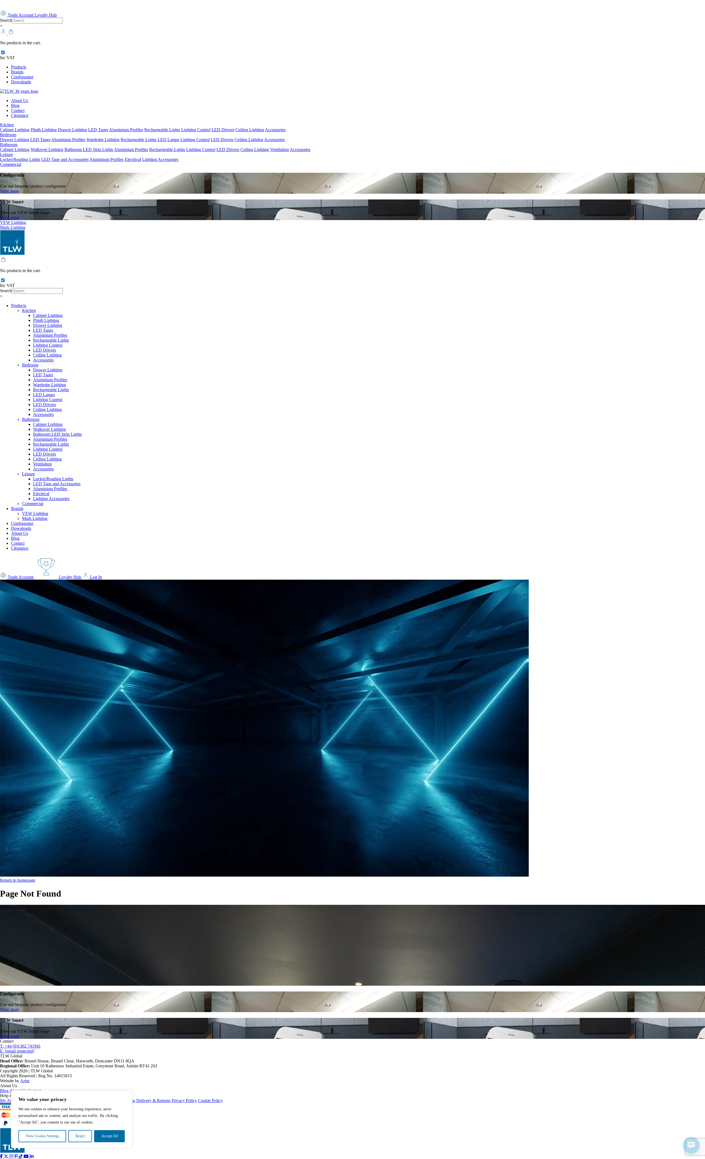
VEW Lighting (13, 222)
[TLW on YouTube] (27, 1156)
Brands (17, 72)
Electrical (133, 159)
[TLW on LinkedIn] (32, 1156)
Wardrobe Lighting (103, 139)
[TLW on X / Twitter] (6, 1156)
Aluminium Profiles (126, 129)
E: (17, 1051)
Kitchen (7, 124)
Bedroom (8, 134)
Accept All (109, 1136)
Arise (24, 1080)
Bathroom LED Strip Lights (88, 149)
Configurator (22, 77)
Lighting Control (195, 129)
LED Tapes (98, 129)
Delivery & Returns (153, 1100)
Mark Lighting (12, 227)
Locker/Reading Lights (20, 159)
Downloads (21, 82)
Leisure (6, 154)
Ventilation (279, 149)
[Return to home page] (19, 91)
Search (6, 20)
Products (18, 67)
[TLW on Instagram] (11, 1156)
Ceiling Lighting (249, 129)
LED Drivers (223, 129)
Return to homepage (17, 880)
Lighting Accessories (160, 159)
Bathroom (8, 144)
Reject (80, 1136)
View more (9, 191)
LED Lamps (168, 139)
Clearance (19, 115)
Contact (18, 110)
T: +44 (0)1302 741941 (20, 1046)
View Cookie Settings (42, 1136)
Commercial (10, 164)
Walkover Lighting (47, 149)
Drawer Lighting (72, 129)
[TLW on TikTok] (21, 1156)
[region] (71, 1119)
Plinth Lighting (44, 129)
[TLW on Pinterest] (16, 1156)
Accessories (275, 129)
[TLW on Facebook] (2, 1156)
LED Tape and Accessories (65, 159)
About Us (19, 100)
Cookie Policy (210, 1100)
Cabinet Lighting (14, 129)
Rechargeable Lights (162, 129)
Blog (15, 105)
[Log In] (4, 33)
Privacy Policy (184, 1100)
